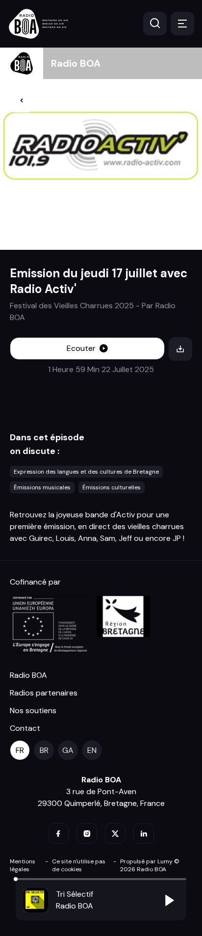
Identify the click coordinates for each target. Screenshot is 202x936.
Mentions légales (22, 865)
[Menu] (182, 23)
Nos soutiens (33, 710)
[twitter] (115, 833)
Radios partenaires (43, 693)
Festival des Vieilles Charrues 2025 (72, 305)
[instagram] (86, 833)
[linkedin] (143, 833)
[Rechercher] (155, 23)
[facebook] (58, 833)
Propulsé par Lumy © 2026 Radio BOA (149, 865)
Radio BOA (76, 63)
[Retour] (21, 100)
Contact (25, 728)
